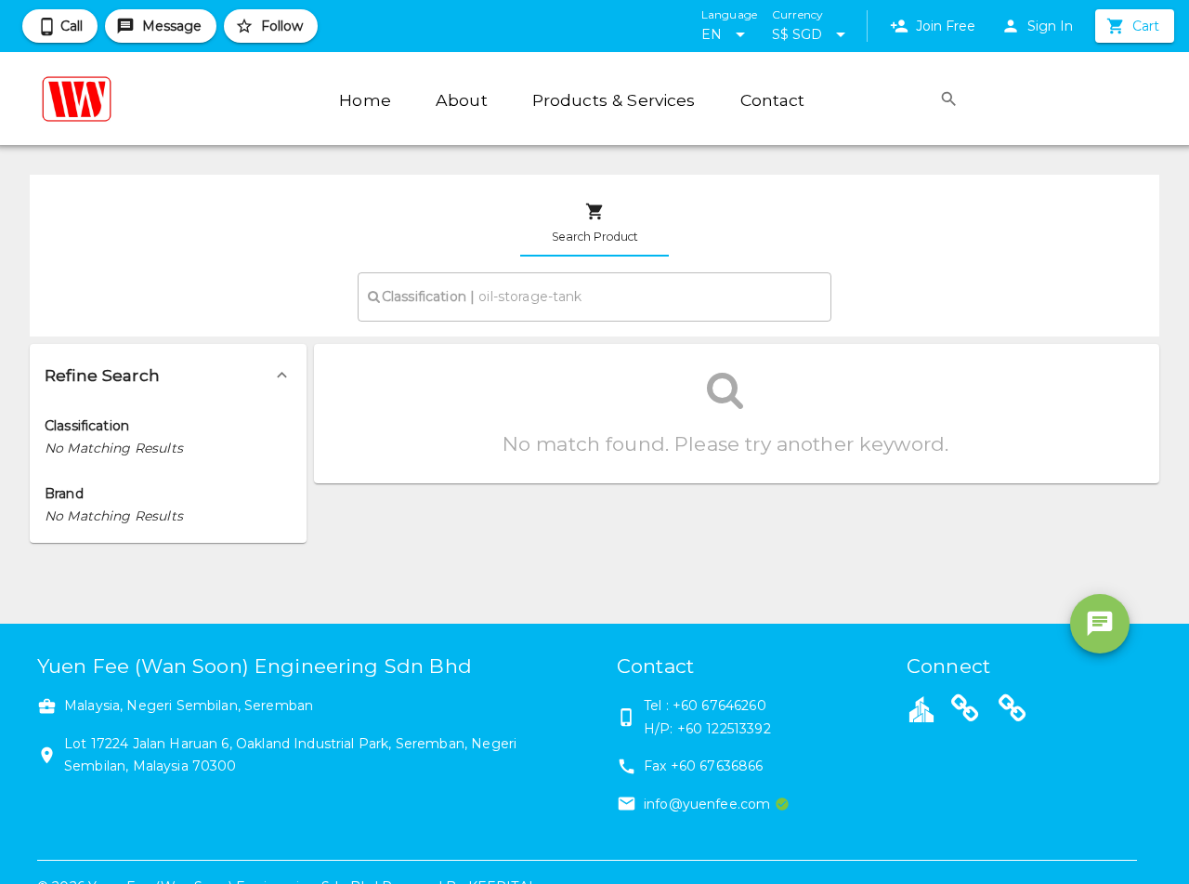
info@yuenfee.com (707, 804)
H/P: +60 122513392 (707, 728)
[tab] (594, 223)
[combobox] (594, 296)
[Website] (965, 711)
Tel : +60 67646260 (705, 705)
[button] (168, 375)
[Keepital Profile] (921, 708)
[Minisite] (1012, 711)
